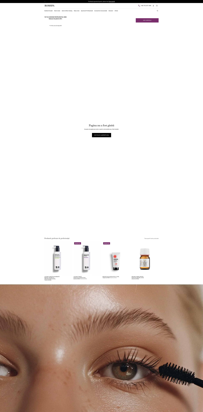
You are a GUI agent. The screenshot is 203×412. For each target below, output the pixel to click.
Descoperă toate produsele (151, 238)
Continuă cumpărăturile (101, 135)
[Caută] (157, 10)
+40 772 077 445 (146, 5)
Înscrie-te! (111, 1)
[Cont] (153, 5)
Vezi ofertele (147, 20)
